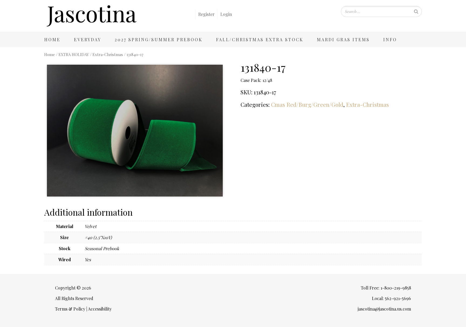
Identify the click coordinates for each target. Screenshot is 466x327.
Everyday (87, 39)
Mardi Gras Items (343, 39)
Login (226, 14)
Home (52, 39)
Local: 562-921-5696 (391, 298)
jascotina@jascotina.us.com (384, 309)
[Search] (416, 11)
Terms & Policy (70, 309)
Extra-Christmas (107, 54)
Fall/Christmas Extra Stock (259, 39)
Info (390, 39)
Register (206, 14)
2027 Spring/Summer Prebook (159, 39)
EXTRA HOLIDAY (74, 54)
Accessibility (100, 309)
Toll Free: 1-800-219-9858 (386, 288)
